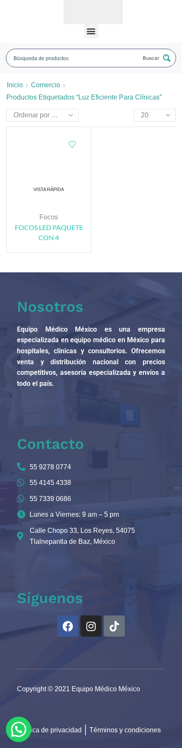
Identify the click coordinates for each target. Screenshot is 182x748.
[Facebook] (67, 626)
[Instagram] (91, 626)
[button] (91, 31)
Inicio (15, 85)
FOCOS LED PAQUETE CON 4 (49, 232)
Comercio (45, 85)
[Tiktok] (114, 626)
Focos (48, 217)
